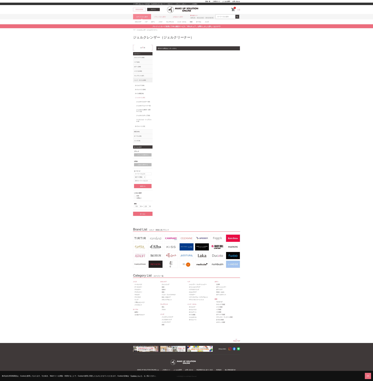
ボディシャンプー (221, 287)
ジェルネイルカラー (143, 101)
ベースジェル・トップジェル (143, 120)
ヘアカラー (192, 294)
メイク (160, 22)
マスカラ (137, 294)
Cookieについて (136, 376)
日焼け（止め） (220, 292)
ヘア (146, 22)
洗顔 (163, 287)
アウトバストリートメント (196, 299)
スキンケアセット (167, 299)
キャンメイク (200, 17)
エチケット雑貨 (220, 322)
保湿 (163, 292)
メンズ (207, 22)
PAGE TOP (236, 341)
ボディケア (219, 289)
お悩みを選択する (143, 165)
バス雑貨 (218, 312)
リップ (136, 299)
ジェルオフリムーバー (143, 105)
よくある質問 (226, 1)
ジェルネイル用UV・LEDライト (143, 110)
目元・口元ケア (166, 297)
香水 (163, 307)
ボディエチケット (221, 294)
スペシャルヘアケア (194, 287)
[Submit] (237, 17)
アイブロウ (138, 297)
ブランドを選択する (143, 155)
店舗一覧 (207, 1)
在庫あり (139, 198)
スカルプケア (193, 292)
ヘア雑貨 (218, 309)
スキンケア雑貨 (220, 304)
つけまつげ (219, 302)
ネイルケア (139, 85)
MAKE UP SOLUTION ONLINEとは (148, 370)
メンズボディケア (167, 319)
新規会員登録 (139, 9)
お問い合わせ (236, 1)
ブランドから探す (160, 17)
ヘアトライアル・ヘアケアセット (198, 297)
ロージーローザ (209, 17)
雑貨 (191, 22)
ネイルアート (193, 312)
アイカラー (138, 289)
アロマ (164, 309)
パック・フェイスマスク (169, 294)
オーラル (198, 22)
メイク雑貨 (219, 307)
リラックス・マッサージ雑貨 (224, 317)
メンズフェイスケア (167, 317)
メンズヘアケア (166, 322)
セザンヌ (193, 17)
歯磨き (136, 312)
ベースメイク (138, 284)
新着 (138, 196)
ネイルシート (140, 126)
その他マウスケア (140, 315)
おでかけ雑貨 (220, 320)
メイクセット (138, 305)
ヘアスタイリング (194, 289)
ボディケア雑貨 (220, 314)
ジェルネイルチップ (143, 115)
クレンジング (165, 284)
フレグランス (170, 22)
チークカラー (138, 287)
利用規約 (219, 370)
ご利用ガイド (216, 1)
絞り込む (143, 214)
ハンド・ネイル (181, 22)
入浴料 (218, 284)
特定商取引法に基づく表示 (205, 370)
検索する (143, 186)
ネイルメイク (140, 89)
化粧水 (164, 289)
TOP (134, 30)
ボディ (153, 22)
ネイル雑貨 (139, 93)
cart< (233, 8)
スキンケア (138, 22)
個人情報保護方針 (230, 370)
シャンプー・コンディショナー (198, 284)
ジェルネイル (140, 97)
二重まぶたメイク (140, 302)
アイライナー (138, 292)
